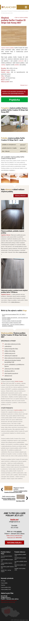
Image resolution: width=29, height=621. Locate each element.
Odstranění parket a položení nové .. (20, 558)
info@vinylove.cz (14, 522)
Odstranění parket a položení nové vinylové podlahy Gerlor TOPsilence (14, 291)
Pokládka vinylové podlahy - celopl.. (20, 569)
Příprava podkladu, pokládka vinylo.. (20, 555)
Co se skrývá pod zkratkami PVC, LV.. (6, 556)
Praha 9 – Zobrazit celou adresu (14, 534)
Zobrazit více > (24, 85)
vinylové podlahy (18, 410)
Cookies (26, 620)
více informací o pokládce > (8, 170)
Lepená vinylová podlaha (7, 47)
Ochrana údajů (22, 620)
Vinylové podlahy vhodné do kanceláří (11, 320)
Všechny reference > (20, 195)
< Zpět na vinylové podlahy (21, 17)
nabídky (3, 64)
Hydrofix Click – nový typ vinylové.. (6, 570)
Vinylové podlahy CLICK (6, 589)
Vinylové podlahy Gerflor (6, 587)
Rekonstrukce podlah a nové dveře (20, 565)
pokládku (17, 64)
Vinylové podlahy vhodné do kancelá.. (6, 563)
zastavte (19, 531)
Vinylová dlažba (4, 583)
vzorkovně (20, 61)
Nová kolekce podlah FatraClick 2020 (11, 322)
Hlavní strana (4, 11)
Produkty (10, 11)
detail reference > (15, 302)
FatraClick (3, 585)
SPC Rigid (3, 580)
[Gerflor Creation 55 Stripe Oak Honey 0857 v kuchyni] (14, 123)
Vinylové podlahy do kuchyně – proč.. (7, 560)
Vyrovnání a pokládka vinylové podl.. (21, 562)
